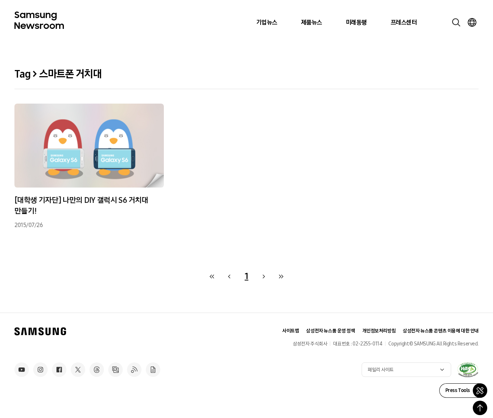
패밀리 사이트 (381, 370)
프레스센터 (403, 22)
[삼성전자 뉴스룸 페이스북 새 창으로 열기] (59, 369)
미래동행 (356, 22)
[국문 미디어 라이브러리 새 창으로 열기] (115, 369)
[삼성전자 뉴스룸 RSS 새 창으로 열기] (134, 369)
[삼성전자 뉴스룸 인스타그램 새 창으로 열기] (40, 369)
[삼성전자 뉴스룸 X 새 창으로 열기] (78, 369)
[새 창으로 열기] (468, 370)
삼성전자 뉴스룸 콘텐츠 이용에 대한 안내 (441, 331)
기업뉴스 (266, 22)
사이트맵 (290, 331)
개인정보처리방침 (379, 331)
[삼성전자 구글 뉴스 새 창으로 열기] (153, 369)
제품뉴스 (311, 22)
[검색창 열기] (456, 22)
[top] (480, 408)
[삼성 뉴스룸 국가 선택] (472, 22)
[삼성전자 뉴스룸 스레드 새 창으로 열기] (97, 369)
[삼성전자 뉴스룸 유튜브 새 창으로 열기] (21, 369)
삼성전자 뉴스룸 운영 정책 (330, 331)
